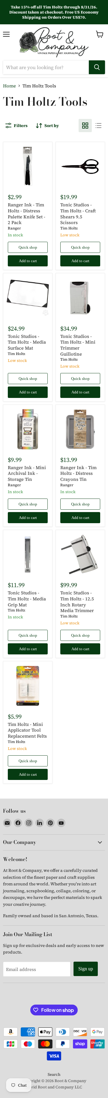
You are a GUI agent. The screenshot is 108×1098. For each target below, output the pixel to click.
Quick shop (28, 247)
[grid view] (85, 125)
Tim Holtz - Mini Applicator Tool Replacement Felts (27, 730)
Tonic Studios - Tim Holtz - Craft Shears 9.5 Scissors (78, 214)
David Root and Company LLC (54, 1087)
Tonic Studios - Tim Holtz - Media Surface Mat (27, 342)
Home (9, 85)
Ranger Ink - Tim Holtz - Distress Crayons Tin (78, 473)
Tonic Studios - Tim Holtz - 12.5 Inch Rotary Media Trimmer (77, 602)
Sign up (85, 968)
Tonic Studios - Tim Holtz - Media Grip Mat (27, 599)
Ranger (14, 228)
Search (54, 1074)
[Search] (97, 67)
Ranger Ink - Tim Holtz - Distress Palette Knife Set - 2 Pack (26, 214)
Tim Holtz (69, 228)
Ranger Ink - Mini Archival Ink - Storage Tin (27, 473)
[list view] (98, 125)
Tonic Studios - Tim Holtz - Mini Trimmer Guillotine (77, 345)
